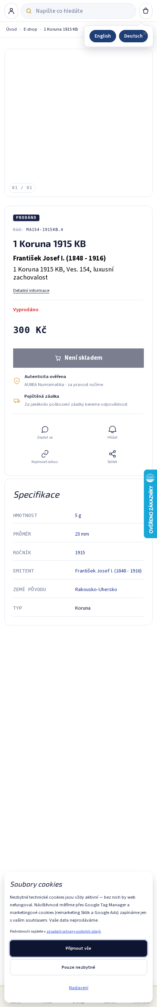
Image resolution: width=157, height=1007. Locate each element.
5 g (78, 515)
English (103, 35)
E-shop (30, 29)
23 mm (82, 534)
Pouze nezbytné (78, 967)
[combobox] (83, 11)
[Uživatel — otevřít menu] (11, 11)
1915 (80, 552)
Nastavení (78, 987)
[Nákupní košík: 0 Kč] (146, 11)
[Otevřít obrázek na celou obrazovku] (79, 123)
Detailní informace (31, 290)
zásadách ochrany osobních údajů (73, 931)
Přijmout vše (78, 948)
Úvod (11, 29)
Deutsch (133, 35)
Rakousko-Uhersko (96, 589)
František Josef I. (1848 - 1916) (108, 571)
